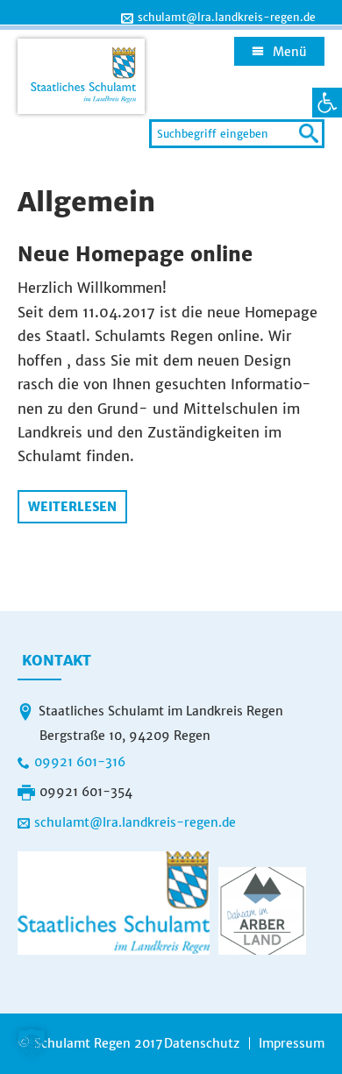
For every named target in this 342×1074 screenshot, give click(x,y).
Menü (290, 52)
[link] (327, 102)
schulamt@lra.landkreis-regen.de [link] (227, 18)
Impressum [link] (291, 1043)
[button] (31, 1042)
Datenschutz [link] (201, 1043)
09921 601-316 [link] (79, 762)
